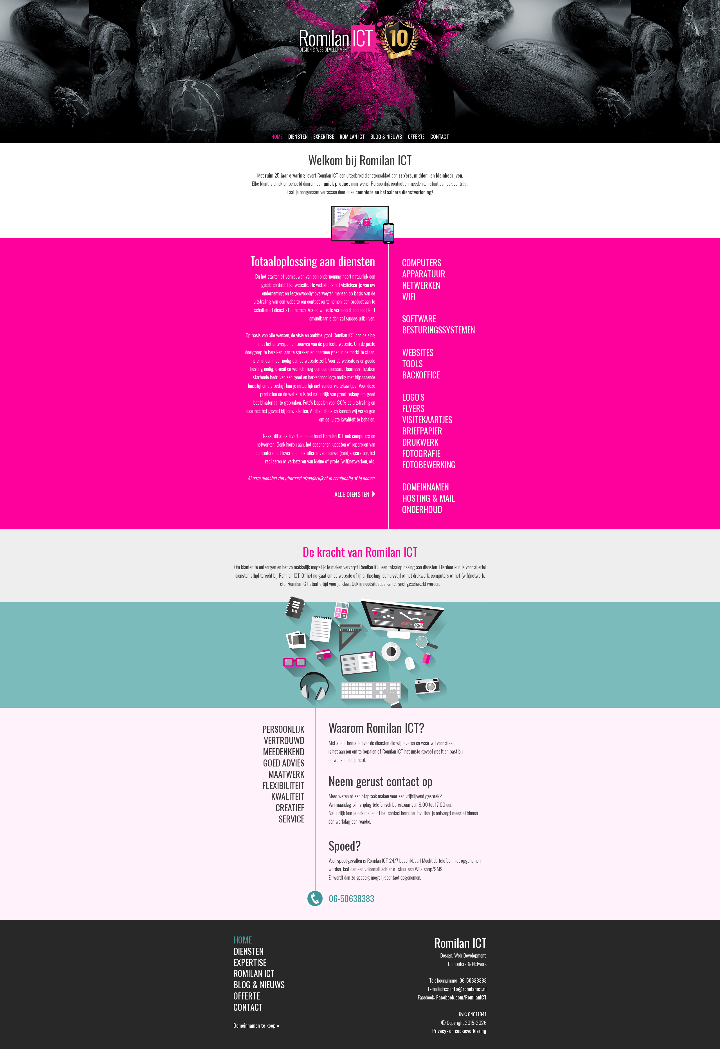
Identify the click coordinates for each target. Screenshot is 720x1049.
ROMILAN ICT (352, 136)
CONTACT (439, 136)
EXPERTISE (323, 136)
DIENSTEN (298, 136)
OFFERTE (416, 136)
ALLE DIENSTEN (352, 494)
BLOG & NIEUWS (386, 136)
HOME (277, 136)
